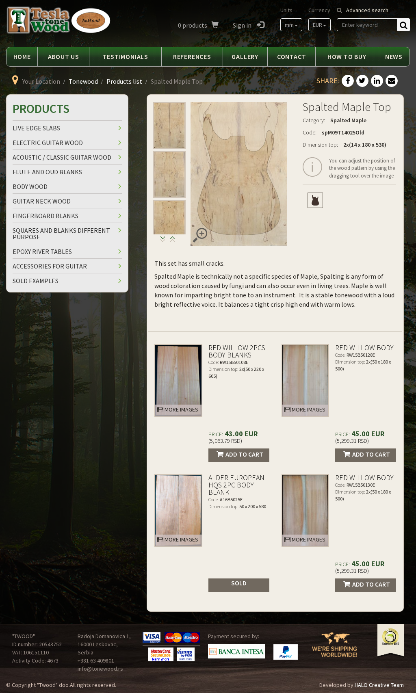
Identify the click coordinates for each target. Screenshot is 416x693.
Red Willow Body (364, 347)
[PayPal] (285, 652)
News (394, 56)
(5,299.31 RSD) (352, 440)
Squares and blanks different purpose (61, 233)
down (172, 241)
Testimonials (125, 56)
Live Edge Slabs (36, 128)
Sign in (243, 25)
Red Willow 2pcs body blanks (236, 351)
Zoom (200, 235)
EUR (317, 24)
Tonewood (83, 81)
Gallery (245, 56)
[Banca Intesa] (236, 651)
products (192, 25)
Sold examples (35, 281)
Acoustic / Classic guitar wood (62, 157)
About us (63, 56)
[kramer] (315, 200)
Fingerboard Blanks (45, 216)
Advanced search (367, 10)
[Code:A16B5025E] (178, 510)
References (192, 56)
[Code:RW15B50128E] (305, 380)
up (162, 241)
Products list (124, 81)
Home (22, 56)
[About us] (334, 649)
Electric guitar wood (48, 143)
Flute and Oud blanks (47, 172)
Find (403, 24)
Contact (291, 56)
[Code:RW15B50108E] (178, 380)
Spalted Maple (348, 120)
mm (289, 24)
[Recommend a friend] (392, 81)
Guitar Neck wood (42, 201)
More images (180, 409)
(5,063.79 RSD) (225, 440)
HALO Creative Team (379, 685)
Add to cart (244, 454)
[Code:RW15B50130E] (305, 510)
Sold (239, 583)
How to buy (346, 56)
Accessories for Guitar (50, 266)
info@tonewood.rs (100, 668)
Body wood (30, 186)
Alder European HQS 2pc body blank (236, 485)
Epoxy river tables (42, 251)
